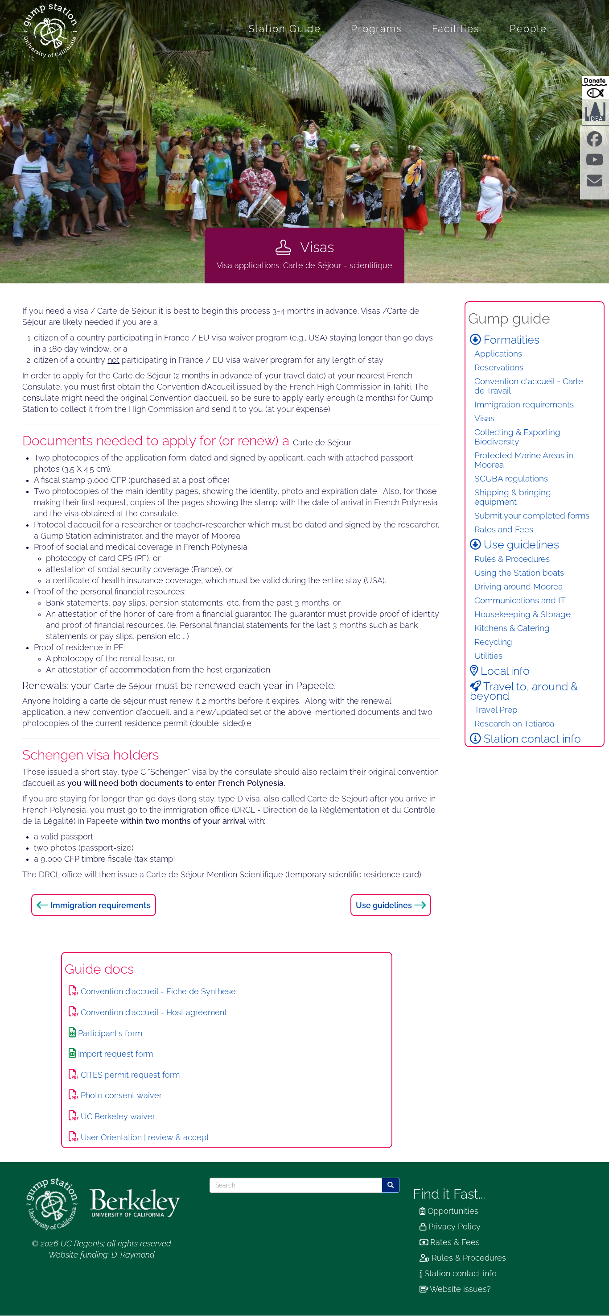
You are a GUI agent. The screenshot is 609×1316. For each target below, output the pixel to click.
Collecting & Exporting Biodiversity (517, 437)
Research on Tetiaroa (514, 723)
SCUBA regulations (511, 478)
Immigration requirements (100, 905)
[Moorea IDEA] (595, 111)
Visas (484, 418)
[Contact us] (594, 183)
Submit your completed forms (531, 516)
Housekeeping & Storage (522, 614)
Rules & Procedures (512, 559)
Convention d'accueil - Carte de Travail (528, 386)
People (528, 28)
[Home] (54, 31)
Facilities (456, 28)
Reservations (498, 367)
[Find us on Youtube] (594, 162)
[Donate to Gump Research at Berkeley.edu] (595, 87)
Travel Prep (496, 710)
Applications (498, 354)
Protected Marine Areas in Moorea (523, 460)
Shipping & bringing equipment (512, 497)
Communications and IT (520, 600)
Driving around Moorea (518, 586)
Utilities (488, 656)
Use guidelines (384, 905)
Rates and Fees (503, 529)
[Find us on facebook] (594, 142)
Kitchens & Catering (512, 628)
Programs (376, 28)
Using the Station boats (519, 573)
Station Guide (284, 28)
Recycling (493, 642)
